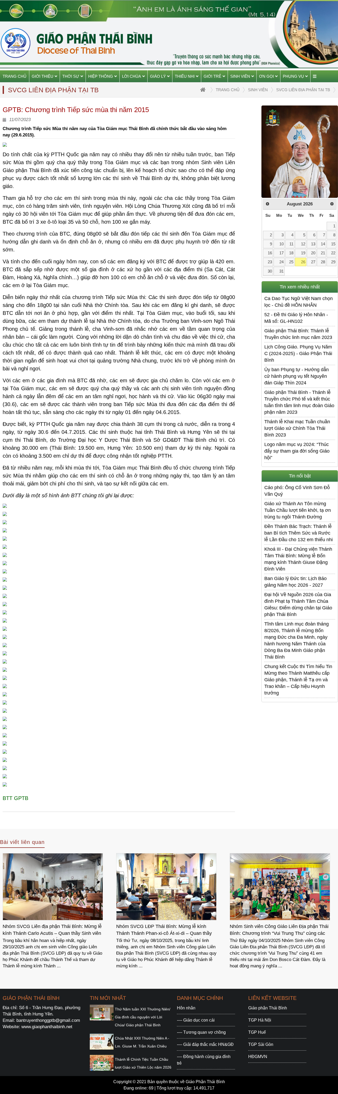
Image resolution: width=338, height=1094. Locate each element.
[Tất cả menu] (314, 76)
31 (281, 271)
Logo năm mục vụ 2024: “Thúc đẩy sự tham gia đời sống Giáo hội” (297, 451)
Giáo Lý (158, 76)
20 (313, 253)
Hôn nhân (186, 1008)
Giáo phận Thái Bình (267, 1008)
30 (270, 271)
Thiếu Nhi (185, 76)
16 (270, 253)
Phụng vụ (293, 76)
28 (323, 262)
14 (323, 244)
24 (281, 262)
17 (281, 253)
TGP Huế (257, 1032)
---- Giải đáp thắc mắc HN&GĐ (205, 1044)
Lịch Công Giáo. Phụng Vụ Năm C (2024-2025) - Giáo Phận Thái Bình (298, 353)
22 (333, 253)
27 (313, 262)
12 (303, 244)
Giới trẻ (212, 76)
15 (333, 244)
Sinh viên (240, 76)
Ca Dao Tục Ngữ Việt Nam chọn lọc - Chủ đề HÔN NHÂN (298, 302)
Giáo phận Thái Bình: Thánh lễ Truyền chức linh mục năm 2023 (298, 334)
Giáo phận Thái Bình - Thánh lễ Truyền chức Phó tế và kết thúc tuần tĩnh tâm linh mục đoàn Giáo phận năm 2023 (299, 402)
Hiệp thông (100, 76)
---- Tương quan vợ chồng (201, 1032)
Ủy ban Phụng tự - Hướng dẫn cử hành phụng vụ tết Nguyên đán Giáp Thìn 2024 (296, 376)
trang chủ (228, 90)
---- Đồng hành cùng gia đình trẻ (204, 1059)
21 (323, 253)
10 (281, 244)
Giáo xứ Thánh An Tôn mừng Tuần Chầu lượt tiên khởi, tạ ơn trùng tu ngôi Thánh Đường (297, 510)
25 (291, 262)
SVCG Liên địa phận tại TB (303, 90)
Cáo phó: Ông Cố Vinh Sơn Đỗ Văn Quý (297, 491)
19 (303, 253)
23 (270, 262)
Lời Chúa (131, 76)
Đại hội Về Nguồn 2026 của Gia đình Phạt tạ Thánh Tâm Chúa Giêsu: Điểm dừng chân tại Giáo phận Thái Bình (298, 604)
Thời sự (70, 76)
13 (313, 244)
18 (291, 253)
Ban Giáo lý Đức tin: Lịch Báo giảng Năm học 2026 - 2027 (295, 582)
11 (291, 244)
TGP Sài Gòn (260, 1044)
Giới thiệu (42, 76)
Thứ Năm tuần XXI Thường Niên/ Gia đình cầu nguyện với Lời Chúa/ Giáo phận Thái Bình (142, 1017)
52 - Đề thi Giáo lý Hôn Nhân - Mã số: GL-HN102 (296, 318)
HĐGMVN (257, 1056)
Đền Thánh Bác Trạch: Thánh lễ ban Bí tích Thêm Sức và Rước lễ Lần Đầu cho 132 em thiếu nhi (298, 533)
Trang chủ (14, 76)
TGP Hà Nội (259, 1020)
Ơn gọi (266, 76)
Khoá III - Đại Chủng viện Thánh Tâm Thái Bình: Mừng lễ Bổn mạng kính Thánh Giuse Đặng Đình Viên (298, 559)
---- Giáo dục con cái (196, 1020)
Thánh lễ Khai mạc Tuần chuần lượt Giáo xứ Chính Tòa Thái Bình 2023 (297, 428)
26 (303, 262)
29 (333, 262)
